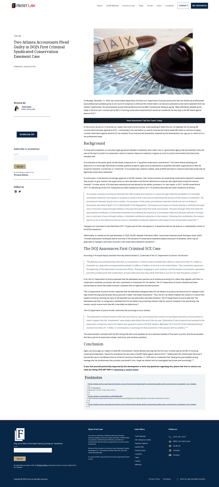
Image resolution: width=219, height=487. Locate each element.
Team (141, 5)
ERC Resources (199, 6)
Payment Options (141, 443)
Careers (138, 461)
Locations (169, 5)
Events (150, 5)
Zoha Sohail (26, 107)
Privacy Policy (154, 479)
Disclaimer (167, 479)
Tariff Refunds (112, 5)
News (159, 5)
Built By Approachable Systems (192, 479)
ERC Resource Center (143, 440)
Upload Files (139, 447)
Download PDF (27, 134)
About (99, 5)
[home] (23, 5)
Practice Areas (129, 5)
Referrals (138, 464)
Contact (183, 6)
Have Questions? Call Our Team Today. (144, 120)
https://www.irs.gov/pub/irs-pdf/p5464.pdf (105, 396)
